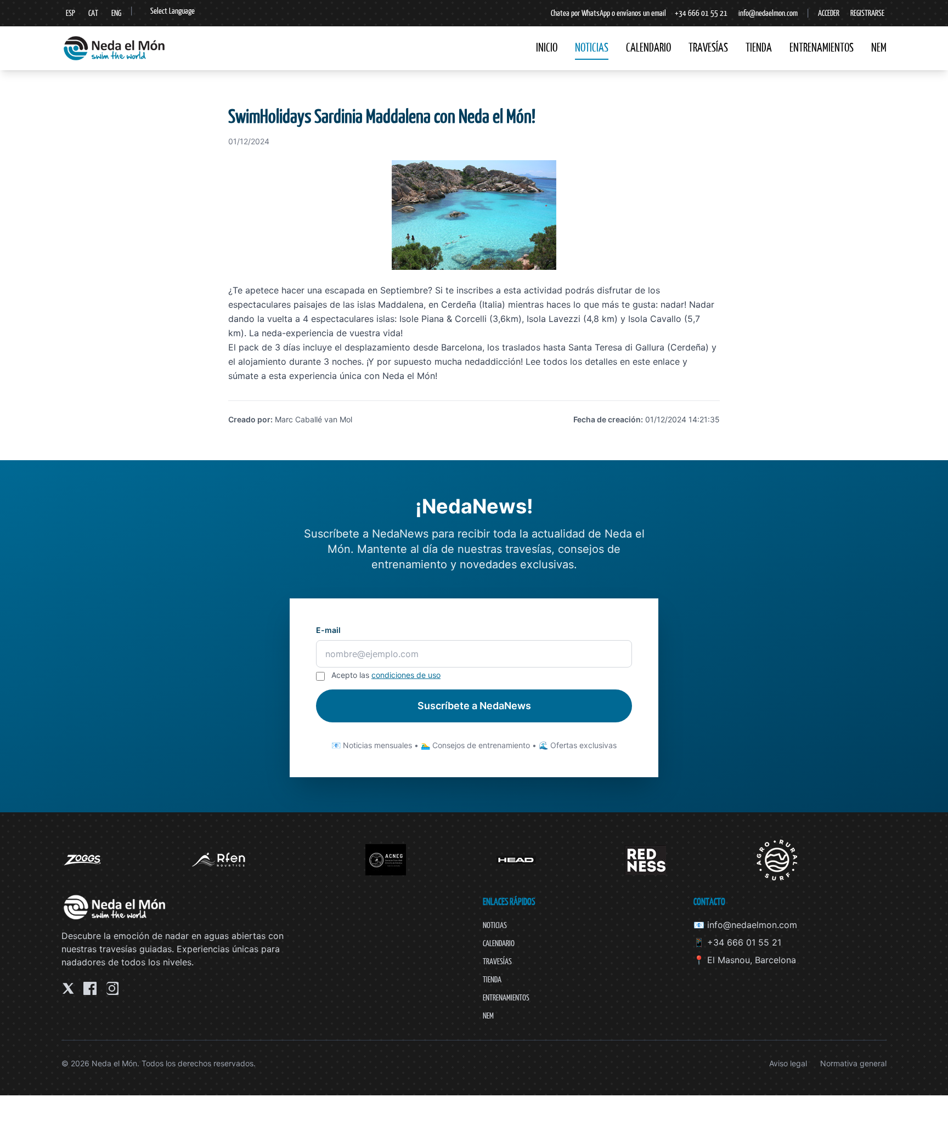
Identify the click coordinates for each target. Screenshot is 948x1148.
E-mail (328, 630)
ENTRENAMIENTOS (821, 47)
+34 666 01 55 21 (701, 13)
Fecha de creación (607, 419)
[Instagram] (112, 988)
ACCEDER (828, 13)
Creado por (249, 419)
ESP (70, 13)
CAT (93, 13)
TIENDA (759, 47)
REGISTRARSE (867, 13)
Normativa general (853, 1063)
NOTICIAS (591, 47)
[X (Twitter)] (68, 988)
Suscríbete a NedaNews (474, 705)
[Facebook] (90, 988)
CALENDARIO (648, 47)
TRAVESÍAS (708, 47)
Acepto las (386, 675)
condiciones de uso (406, 675)
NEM (879, 47)
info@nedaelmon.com (768, 13)
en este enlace (650, 361)
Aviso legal (788, 1063)
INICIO (546, 47)
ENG (116, 13)
